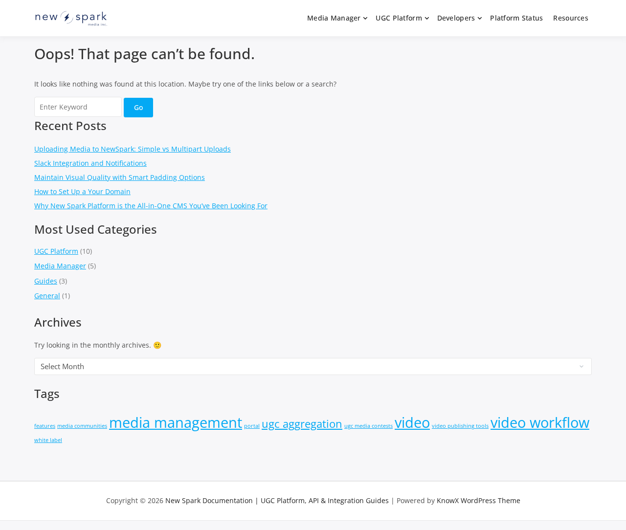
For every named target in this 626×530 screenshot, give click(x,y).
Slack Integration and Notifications (90, 163)
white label (48, 440)
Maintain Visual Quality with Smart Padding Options (119, 177)
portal (252, 425)
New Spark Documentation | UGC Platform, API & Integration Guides (277, 500)
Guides (45, 281)
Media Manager (334, 17)
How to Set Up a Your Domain (82, 191)
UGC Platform (399, 17)
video (412, 422)
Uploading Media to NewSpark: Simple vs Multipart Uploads (132, 149)
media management (175, 422)
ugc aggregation (302, 424)
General (47, 295)
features (44, 425)
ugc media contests (368, 425)
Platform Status (516, 17)
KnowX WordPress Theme (478, 500)
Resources (570, 17)
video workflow (540, 422)
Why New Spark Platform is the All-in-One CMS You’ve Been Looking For (151, 205)
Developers (456, 17)
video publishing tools (460, 425)
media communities (82, 425)
